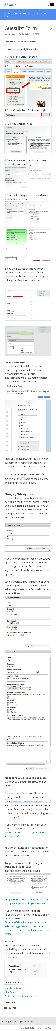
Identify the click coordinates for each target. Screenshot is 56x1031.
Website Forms (30, 13)
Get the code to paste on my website (21, 996)
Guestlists (17, 13)
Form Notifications (12, 988)
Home (7, 13)
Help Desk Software (29, 1028)
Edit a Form (9, 992)
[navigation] (52, 4)
